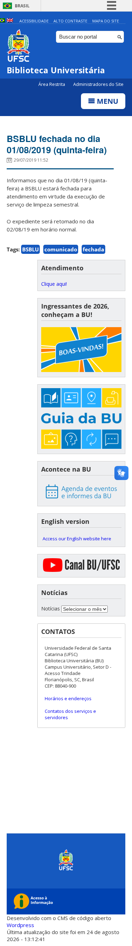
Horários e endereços (68, 698)
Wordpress (20, 924)
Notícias (50, 608)
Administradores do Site (98, 84)
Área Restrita (52, 84)
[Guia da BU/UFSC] (81, 419)
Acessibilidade (34, 20)
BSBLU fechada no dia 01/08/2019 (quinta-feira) (57, 144)
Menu (106, 101)
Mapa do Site (105, 20)
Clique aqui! (54, 284)
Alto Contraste (70, 20)
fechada (93, 249)
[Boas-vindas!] (81, 350)
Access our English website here (77, 538)
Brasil (22, 6)
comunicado (60, 249)
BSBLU (30, 249)
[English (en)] (10, 20)
